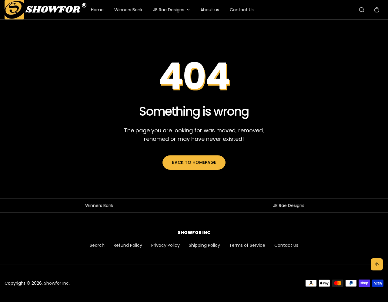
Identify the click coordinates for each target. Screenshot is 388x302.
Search (97, 245)
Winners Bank (128, 10)
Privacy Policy (165, 245)
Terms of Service (247, 245)
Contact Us (242, 10)
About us (209, 10)
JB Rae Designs (168, 10)
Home (97, 10)
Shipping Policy (204, 245)
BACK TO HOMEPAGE (194, 162)
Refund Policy (128, 245)
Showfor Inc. (57, 283)
